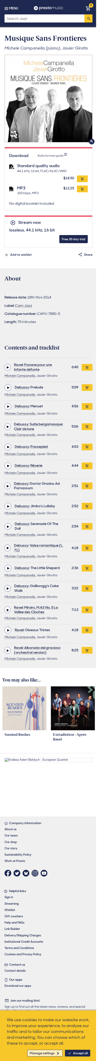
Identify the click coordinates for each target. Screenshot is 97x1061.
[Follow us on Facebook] (9, 873)
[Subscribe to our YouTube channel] (45, 873)
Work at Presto (15, 861)
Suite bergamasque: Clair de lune (38, 426)
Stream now (29, 222)
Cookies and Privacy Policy (23, 954)
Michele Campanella (20, 376)
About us (10, 829)
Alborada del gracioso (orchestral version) (37, 650)
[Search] (88, 18)
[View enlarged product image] (48, 98)
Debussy (22, 387)
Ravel (18, 364)
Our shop (11, 842)
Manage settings (42, 1053)
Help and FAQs (14, 922)
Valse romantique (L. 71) (38, 547)
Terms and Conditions (19, 948)
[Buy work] (87, 367)
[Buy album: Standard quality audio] (82, 178)
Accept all (80, 1053)
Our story (11, 848)
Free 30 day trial (73, 239)
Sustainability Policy (18, 855)
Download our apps (18, 986)
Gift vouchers (14, 916)
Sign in (9, 897)
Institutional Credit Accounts (24, 942)
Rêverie (36, 465)
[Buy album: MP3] (82, 189)
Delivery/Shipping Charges (23, 935)
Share (88, 255)
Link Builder (12, 929)
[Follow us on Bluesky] (27, 873)
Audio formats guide (50, 155)
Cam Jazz (23, 305)
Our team (11, 835)
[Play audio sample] (8, 367)
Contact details (15, 971)
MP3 (21, 188)
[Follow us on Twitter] (18, 873)
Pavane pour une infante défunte (33, 367)
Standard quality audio (38, 165)
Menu (13, 8)
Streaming (12, 904)
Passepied (39, 446)
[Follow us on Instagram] (36, 873)
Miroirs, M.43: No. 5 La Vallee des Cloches (36, 610)
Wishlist (10, 910)
